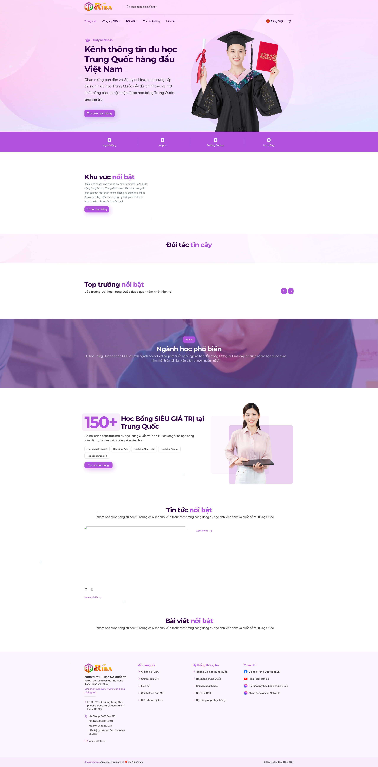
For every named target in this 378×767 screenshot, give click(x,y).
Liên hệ (170, 21)
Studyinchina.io (92, 762)
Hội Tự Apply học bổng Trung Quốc (268, 685)
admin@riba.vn (97, 741)
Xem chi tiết (91, 597)
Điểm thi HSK (203, 692)
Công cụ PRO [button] (110, 21)
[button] (275, 21)
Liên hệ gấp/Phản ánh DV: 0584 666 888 (107, 732)
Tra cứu (189, 339)
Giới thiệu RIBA (150, 671)
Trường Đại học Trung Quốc (211, 671)
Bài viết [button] (130, 21)
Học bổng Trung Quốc (208, 678)
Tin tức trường (151, 21)
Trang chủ (90, 21)
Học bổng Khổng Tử (97, 455)
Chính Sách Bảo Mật (152, 692)
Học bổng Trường (169, 449)
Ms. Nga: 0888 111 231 (101, 720)
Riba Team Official (259, 678)
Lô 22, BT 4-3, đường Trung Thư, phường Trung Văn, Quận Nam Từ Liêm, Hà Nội (106, 706)
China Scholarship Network (264, 692)
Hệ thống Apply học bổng (210, 700)
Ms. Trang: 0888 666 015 (102, 716)
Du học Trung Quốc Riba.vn (264, 671)
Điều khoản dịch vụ (152, 700)
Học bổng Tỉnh (120, 449)
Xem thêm (202, 530)
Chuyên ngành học (207, 685)
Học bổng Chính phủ (97, 449)
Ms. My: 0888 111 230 (100, 725)
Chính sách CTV (150, 678)
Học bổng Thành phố (144, 449)
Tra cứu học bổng (99, 113)
